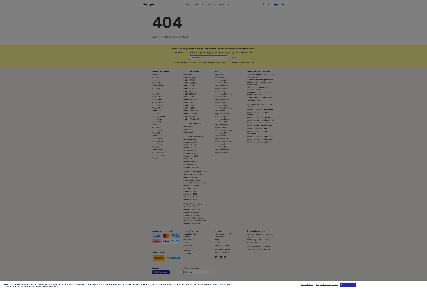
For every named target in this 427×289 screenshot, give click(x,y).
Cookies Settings (307, 285)
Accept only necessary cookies (327, 285)
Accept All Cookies (348, 285)
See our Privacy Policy (50, 286)
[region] (213, 285)
